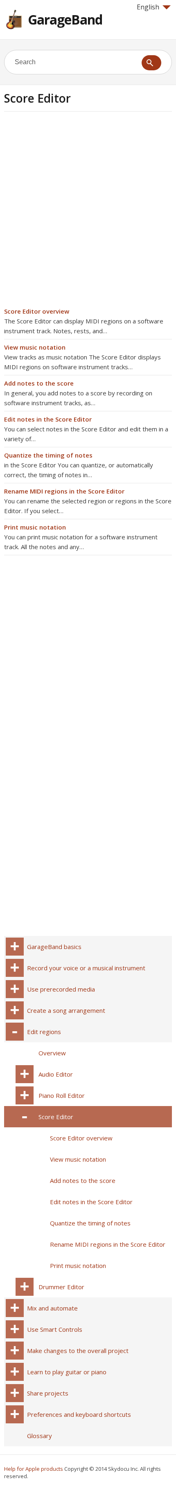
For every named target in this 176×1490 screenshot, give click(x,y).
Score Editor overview (36, 311)
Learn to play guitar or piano (66, 1372)
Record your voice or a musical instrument (86, 968)
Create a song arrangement (66, 1010)
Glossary (39, 1436)
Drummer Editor (61, 1287)
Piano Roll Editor (61, 1095)
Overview (52, 1053)
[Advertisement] (88, 212)
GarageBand (65, 19)
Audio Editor (55, 1074)
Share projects (47, 1393)
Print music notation (35, 527)
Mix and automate (52, 1308)
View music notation (34, 347)
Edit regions (44, 1032)
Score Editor (55, 1117)
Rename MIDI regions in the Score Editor (64, 491)
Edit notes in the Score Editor (48, 419)
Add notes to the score (39, 383)
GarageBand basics (54, 946)
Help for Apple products (33, 1468)
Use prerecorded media (61, 989)
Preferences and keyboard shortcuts (79, 1414)
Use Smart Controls (54, 1329)
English (148, 6)
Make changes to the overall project (78, 1350)
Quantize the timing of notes (48, 455)
